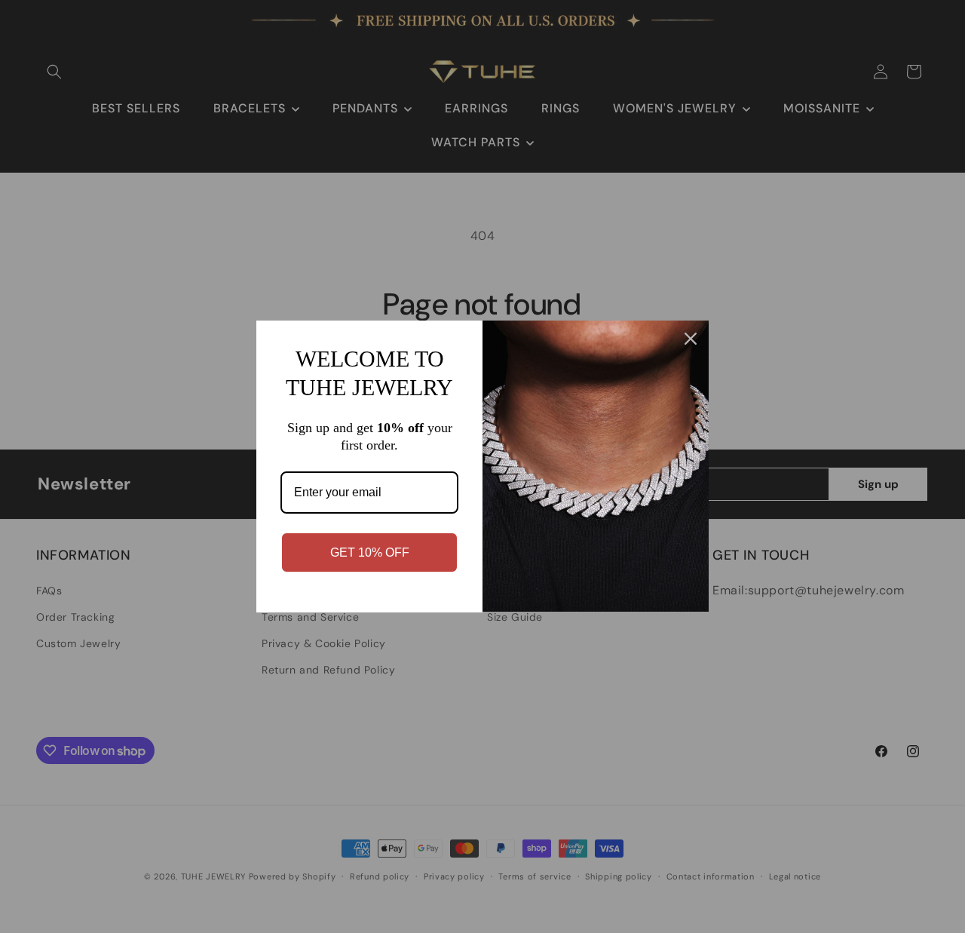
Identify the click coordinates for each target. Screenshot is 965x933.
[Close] (690, 339)
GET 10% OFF (369, 552)
